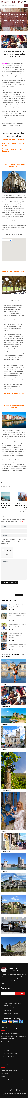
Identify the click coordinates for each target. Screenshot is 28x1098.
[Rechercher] (26, 5)
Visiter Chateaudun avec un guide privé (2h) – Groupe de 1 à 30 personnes (17, 615)
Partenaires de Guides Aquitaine (9, 1070)
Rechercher (20, 993)
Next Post (23, 512)
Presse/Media (4, 1073)
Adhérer (3, 1076)
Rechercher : (5, 988)
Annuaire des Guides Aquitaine (8, 1041)
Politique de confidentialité (7, 1060)
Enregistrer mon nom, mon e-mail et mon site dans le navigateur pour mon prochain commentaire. (13, 541)
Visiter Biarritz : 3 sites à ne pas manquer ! (6, 505)
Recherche (4, 589)
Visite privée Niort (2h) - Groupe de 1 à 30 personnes (17, 625)
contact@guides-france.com (11, 1013)
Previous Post (6, 512)
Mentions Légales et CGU (7, 1056)
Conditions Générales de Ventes (9, 1053)
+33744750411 (7, 1010)
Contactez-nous (5, 1050)
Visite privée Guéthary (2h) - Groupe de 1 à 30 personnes (16, 606)
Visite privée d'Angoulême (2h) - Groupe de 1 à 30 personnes (17, 645)
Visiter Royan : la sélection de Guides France (21, 505)
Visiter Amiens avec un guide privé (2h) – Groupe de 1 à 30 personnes (16, 635)
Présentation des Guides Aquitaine (9, 1033)
